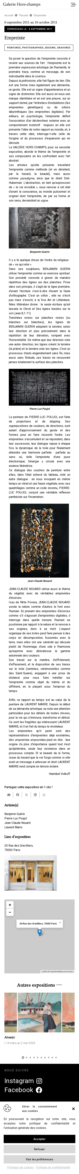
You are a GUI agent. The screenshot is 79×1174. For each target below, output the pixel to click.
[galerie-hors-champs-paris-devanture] (30, 873)
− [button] (10, 912)
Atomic (9, 1037)
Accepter (39, 1139)
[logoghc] (22, 4)
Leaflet (44, 972)
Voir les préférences (39, 1159)
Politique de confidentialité (53, 1167)
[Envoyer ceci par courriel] (8, 795)
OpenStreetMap (56, 972)
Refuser (39, 1149)
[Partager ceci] (17, 795)
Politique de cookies (20, 1167)
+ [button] (10, 904)
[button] (73, 1109)
